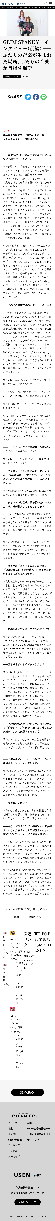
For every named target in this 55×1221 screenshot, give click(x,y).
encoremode (15, 1140)
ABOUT (31, 1123)
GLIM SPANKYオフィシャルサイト (29, 960)
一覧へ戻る (25, 1092)
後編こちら (35, 917)
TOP (3, 7)
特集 (10, 1128)
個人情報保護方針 (25, 1187)
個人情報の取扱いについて (25, 1193)
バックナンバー (21, 7)
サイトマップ (34, 1140)
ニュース (12, 1123)
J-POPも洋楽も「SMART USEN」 (43, 942)
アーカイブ (14, 1156)
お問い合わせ (25, 1202)
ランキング (14, 1145)
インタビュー (15, 1134)
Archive (10, 7)
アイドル (12, 1151)
